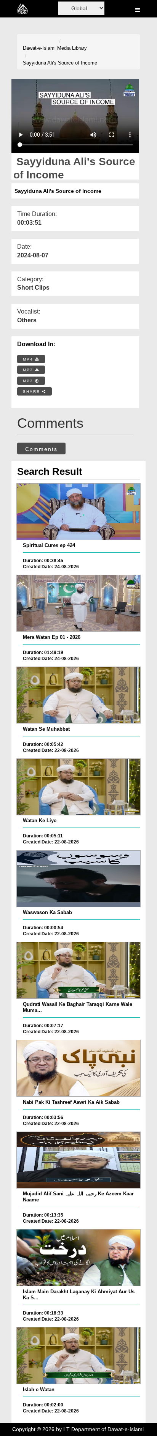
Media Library (72, 48)
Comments (41, 449)
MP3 (29, 370)
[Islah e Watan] (78, 1355)
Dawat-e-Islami (39, 48)
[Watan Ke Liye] (78, 786)
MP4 (29, 359)
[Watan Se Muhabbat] (78, 695)
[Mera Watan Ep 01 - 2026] (78, 603)
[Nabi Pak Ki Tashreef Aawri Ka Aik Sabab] (78, 1068)
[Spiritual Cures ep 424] (78, 511)
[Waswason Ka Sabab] (78, 878)
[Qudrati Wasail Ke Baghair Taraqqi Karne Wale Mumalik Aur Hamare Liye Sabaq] (78, 970)
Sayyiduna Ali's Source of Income (60, 63)
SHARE (32, 391)
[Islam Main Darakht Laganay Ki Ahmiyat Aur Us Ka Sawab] (78, 1257)
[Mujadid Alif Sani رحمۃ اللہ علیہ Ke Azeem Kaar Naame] (78, 1160)
